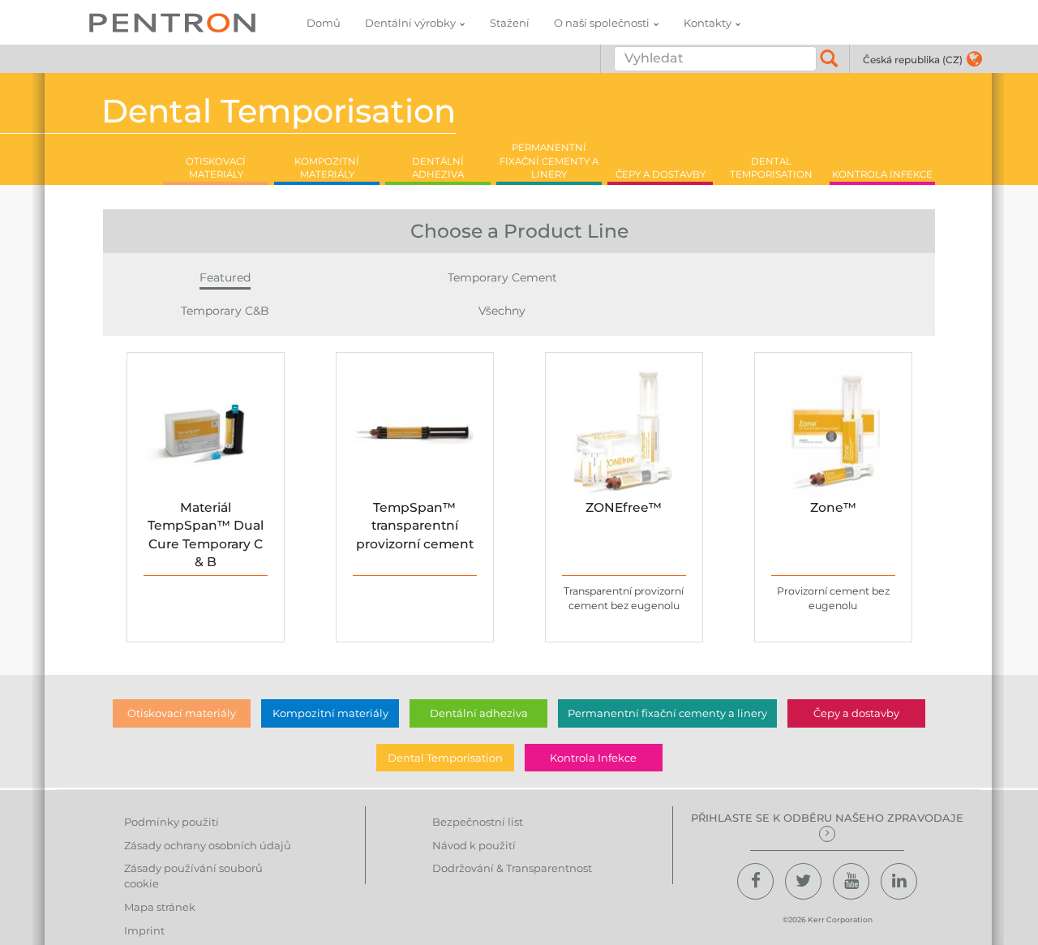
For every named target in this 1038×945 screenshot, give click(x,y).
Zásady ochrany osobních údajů (207, 845)
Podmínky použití (171, 821)
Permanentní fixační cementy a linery (667, 713)
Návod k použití (474, 845)
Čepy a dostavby (856, 713)
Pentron (172, 22)
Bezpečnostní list (477, 821)
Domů (324, 22)
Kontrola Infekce (593, 757)
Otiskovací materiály (181, 713)
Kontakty (707, 22)
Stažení (510, 22)
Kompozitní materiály (330, 713)
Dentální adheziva (479, 713)
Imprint (144, 930)
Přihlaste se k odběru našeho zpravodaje (827, 817)
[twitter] (803, 881)
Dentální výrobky (410, 22)
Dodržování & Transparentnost (512, 867)
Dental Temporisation (445, 757)
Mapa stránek (159, 906)
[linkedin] (899, 881)
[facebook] (755, 881)
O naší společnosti (602, 22)
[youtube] (851, 881)
